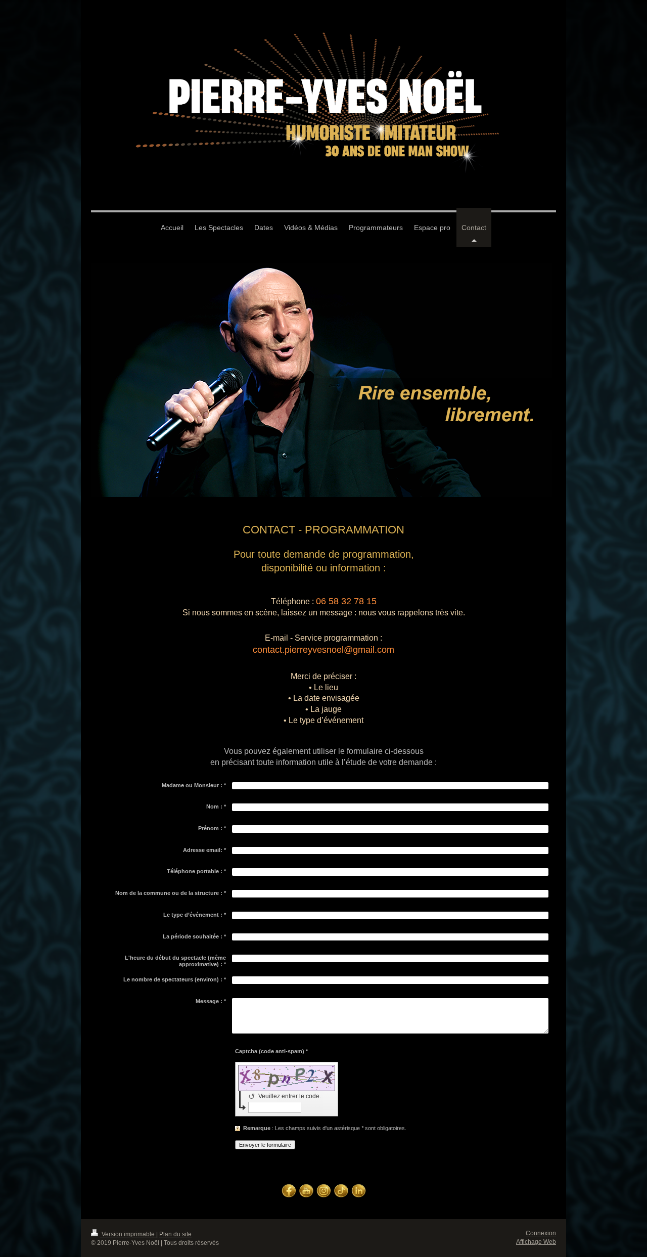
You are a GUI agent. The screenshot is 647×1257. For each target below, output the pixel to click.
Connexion (541, 1233)
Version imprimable (128, 1234)
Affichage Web (536, 1241)
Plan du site (175, 1234)
